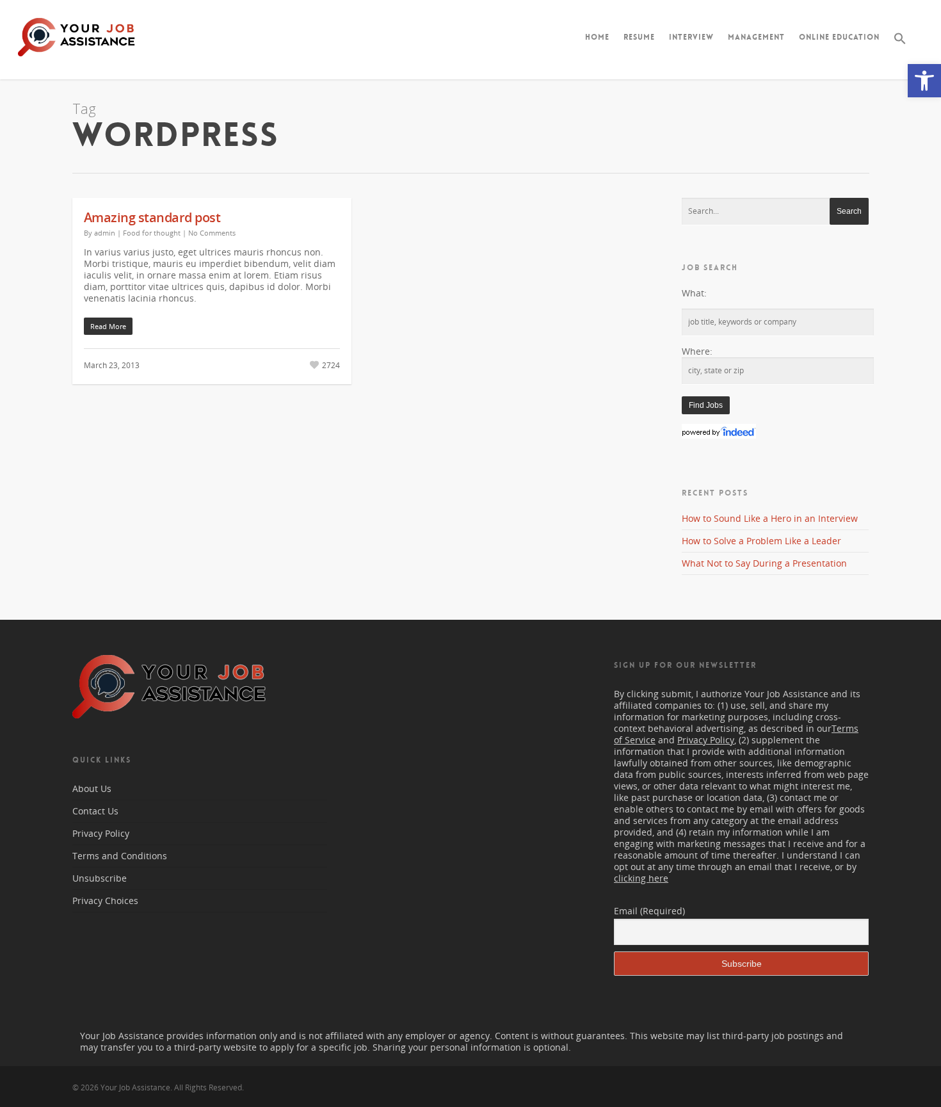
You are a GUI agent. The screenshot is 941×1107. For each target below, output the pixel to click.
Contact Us (95, 811)
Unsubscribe (99, 878)
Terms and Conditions (119, 856)
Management (756, 37)
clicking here (641, 878)
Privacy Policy (100, 833)
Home (597, 37)
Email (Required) (649, 911)
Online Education (839, 37)
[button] (924, 80)
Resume (639, 37)
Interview (691, 37)
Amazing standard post (152, 217)
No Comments (212, 233)
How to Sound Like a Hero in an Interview (770, 518)
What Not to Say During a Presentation (764, 563)
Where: (697, 351)
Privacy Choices (105, 900)
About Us (91, 789)
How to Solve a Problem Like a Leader (761, 541)
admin (104, 233)
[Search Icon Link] (900, 48)
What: (694, 293)
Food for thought (152, 233)
